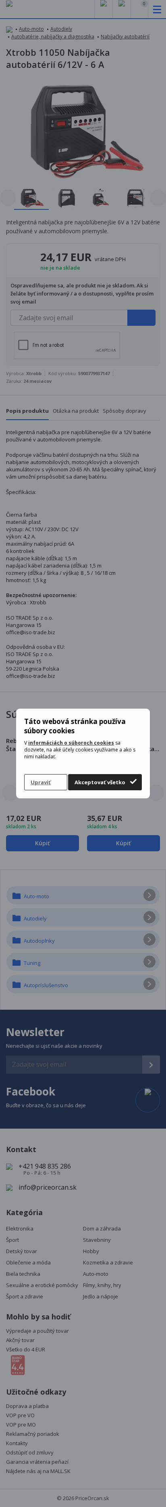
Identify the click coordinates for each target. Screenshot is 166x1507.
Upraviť (41, 782)
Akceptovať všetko (100, 782)
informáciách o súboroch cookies (71, 742)
